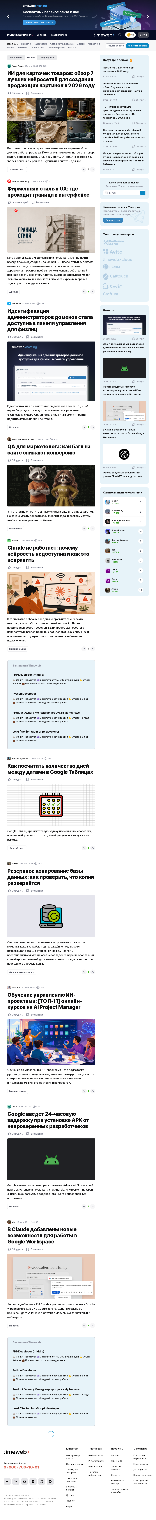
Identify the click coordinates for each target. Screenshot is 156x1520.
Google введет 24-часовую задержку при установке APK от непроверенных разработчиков (122, 390)
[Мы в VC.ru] (41, 1481)
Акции (69, 1506)
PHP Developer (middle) (28, 674)
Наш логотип (95, 1466)
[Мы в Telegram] (7, 1481)
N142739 (24, 1501)
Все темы (12, 43)
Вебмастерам (96, 1455)
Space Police (118, 530)
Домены (115, 1475)
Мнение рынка (57, 47)
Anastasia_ (117, 510)
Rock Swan (117, 559)
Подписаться (113, 220)
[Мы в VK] (16, 1481)
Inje (113, 550)
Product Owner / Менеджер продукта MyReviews (46, 712)
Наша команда (141, 1464)
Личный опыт (38, 47)
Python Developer (24, 693)
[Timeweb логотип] (31, 1452)
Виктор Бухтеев (120, 540)
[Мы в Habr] (33, 1481)
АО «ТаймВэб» (22, 1495)
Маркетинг (94, 43)
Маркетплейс (59, 34)
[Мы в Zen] (50, 1481)
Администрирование (62, 43)
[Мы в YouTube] (24, 1481)
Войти (143, 34)
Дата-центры (140, 1469)
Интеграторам (96, 1461)
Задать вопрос (115, 45)
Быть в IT (73, 47)
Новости (26, 43)
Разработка (40, 43)
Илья (114, 569)
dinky (115, 501)
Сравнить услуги (75, 1464)
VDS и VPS (116, 1461)
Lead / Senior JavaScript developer (35, 731)
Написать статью (137, 45)
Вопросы (42, 34)
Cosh (114, 579)
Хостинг (115, 1455)
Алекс (115, 589)
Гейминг (22, 47)
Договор (70, 1495)
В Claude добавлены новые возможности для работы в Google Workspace (124, 433)
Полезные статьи (142, 1475)
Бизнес (11, 47)
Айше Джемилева (121, 520)
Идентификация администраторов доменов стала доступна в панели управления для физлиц (123, 347)
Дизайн (81, 43)
